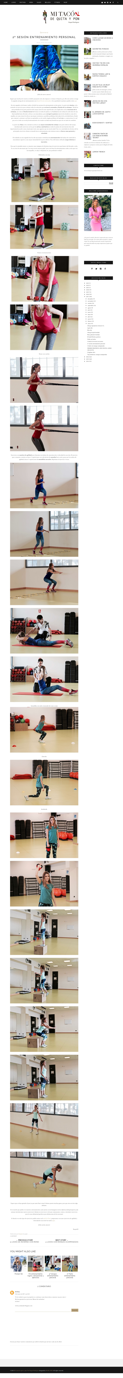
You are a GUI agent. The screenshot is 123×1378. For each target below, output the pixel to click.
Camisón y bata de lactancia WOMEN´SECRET (100, 135)
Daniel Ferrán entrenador (44, 101)
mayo (89, 314)
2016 (87, 357)
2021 (87, 287)
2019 (87, 292)
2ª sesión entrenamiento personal (96, 343)
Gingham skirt (91, 352)
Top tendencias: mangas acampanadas (97, 354)
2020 (87, 290)
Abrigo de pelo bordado (93, 332)
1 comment (13, 1236)
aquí (75, 101)
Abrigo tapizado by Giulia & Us (95, 326)
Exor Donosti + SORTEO (102, 123)
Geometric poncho (100, 49)
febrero (90, 321)
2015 (87, 359)
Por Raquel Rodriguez (33, 1370)
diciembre (90, 299)
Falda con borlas (91, 339)
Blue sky (89, 330)
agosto (89, 308)
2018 (87, 294)
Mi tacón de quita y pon (20, 1370)
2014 (87, 361)
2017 (87, 296)
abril (89, 317)
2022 (87, 285)
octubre (90, 303)
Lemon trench (98, 152)
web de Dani (47, 1218)
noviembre (91, 301)
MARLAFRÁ (49, 1370)
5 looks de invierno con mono (95, 341)
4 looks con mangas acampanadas (96, 346)
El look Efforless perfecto (94, 337)
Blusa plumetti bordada (93, 334)
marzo (89, 319)
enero (89, 323)
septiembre (91, 305)
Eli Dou (17, 1292)
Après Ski (90, 328)
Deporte (44, 32)
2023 (87, 283)
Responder (75, 1310)
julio (89, 310)
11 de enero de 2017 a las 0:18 (22, 1294)
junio (89, 312)
